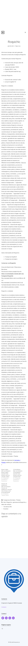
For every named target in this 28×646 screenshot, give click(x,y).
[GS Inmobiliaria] (19, 475)
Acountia (5, 509)
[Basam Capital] (7, 475)
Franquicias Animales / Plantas (12, 500)
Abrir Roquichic (7, 502)
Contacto (3, 607)
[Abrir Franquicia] (2, 32)
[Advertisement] (14, 15)
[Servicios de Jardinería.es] (7, 489)
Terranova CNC (7, 506)
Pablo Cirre (17, 46)
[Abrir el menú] (2, 628)
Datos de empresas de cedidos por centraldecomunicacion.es (13, 462)
